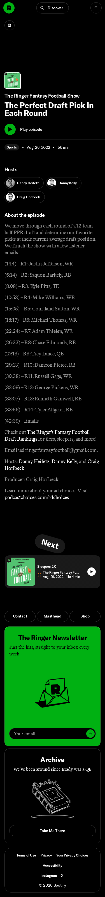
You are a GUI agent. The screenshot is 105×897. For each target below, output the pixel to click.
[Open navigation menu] (96, 7)
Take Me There (52, 830)
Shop (84, 616)
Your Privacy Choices (72, 855)
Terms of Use (26, 855)
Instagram (49, 875)
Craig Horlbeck (28, 197)
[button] (52, 7)
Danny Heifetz (28, 183)
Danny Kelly (67, 183)
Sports (12, 147)
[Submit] (90, 733)
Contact (20, 616)
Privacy (46, 855)
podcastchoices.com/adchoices (36, 497)
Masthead (52, 616)
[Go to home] (9, 7)
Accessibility (52, 865)
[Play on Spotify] (9, 25)
